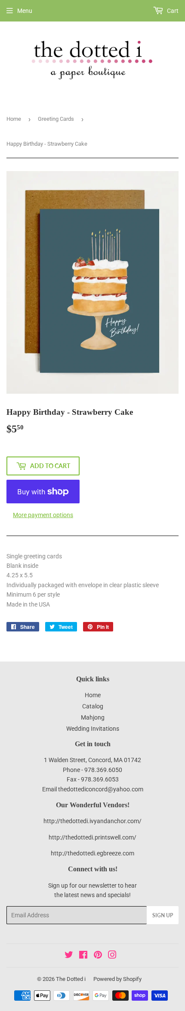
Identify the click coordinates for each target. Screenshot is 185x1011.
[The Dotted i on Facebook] (83, 956)
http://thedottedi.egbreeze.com (92, 853)
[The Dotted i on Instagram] (112, 956)
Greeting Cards (56, 119)
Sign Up (162, 915)
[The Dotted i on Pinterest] (97, 956)
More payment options (43, 515)
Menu (24, 10)
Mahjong (93, 717)
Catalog (92, 706)
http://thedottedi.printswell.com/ (92, 837)
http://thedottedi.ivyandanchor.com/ (92, 821)
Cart (172, 10)
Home (13, 119)
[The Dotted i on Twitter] (69, 956)
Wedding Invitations (92, 728)
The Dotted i (71, 979)
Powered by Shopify (117, 979)
